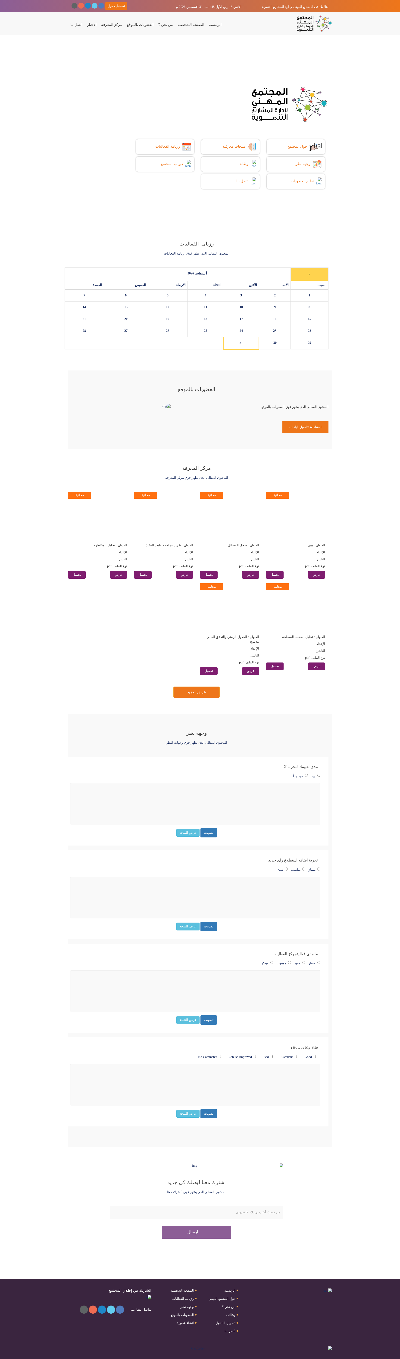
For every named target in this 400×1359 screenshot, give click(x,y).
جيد (313, 776)
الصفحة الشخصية (191, 25)
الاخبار (92, 25)
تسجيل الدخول (225, 1323)
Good (309, 1057)
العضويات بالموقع (140, 25)
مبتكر (265, 963)
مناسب (296, 869)
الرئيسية (215, 25)
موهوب (281, 963)
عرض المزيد (196, 692)
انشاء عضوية (185, 1323)
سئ (280, 869)
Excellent (287, 1057)
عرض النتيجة (188, 832)
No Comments (208, 1057)
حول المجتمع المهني (222, 1298)
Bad (267, 1057)
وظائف (230, 1315)
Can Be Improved (241, 1057)
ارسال (193, 1232)
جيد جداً (298, 776)
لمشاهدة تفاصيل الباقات (305, 427)
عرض (316, 574)
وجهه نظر (187, 1307)
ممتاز (312, 869)
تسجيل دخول (116, 6)
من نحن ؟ (165, 25)
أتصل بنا (76, 25)
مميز (297, 963)
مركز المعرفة (111, 25)
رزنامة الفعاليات (183, 1298)
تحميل (275, 574)
